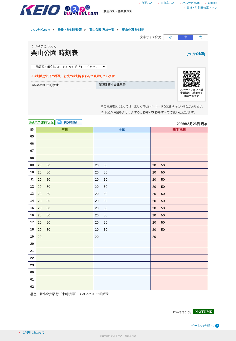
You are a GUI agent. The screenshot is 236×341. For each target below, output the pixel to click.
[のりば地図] (196, 54)
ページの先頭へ (202, 325)
